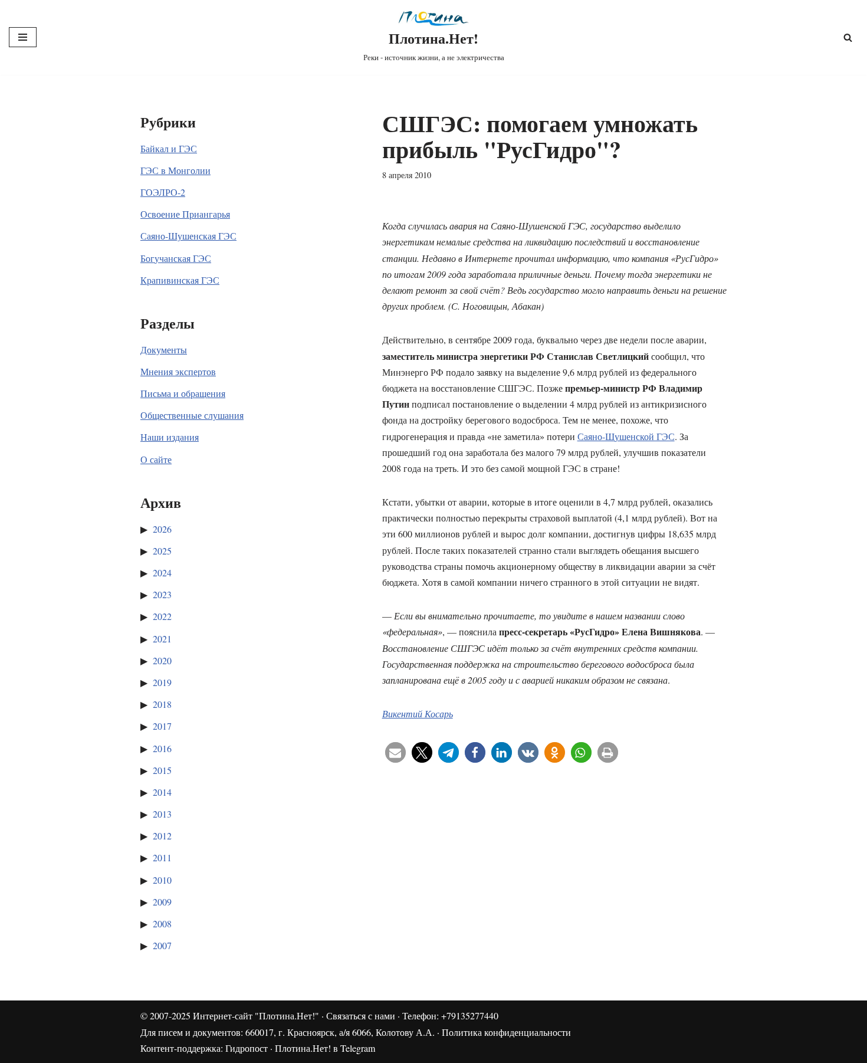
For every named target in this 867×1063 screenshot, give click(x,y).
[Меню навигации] (23, 37)
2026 (162, 529)
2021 (162, 638)
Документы (163, 349)
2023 (162, 594)
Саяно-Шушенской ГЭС (626, 436)
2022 (162, 616)
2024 (162, 572)
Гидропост (246, 1048)
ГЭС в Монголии (175, 170)
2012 (162, 835)
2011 (162, 857)
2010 (162, 880)
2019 (162, 682)
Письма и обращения (182, 393)
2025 (162, 550)
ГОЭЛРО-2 (162, 192)
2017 (162, 726)
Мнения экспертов (178, 371)
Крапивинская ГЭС (179, 280)
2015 (162, 770)
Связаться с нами (360, 1015)
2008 (162, 923)
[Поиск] (847, 37)
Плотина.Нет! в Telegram (325, 1048)
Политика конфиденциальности (506, 1032)
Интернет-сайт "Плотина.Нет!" (256, 1015)
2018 (162, 704)
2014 (162, 792)
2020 (162, 660)
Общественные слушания (192, 415)
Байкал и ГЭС (168, 148)
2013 (162, 814)
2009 (162, 901)
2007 (162, 945)
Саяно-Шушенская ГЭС (188, 235)
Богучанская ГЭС (175, 258)
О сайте (156, 459)
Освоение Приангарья (185, 214)
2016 (162, 748)
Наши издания (169, 437)
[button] (395, 752)
